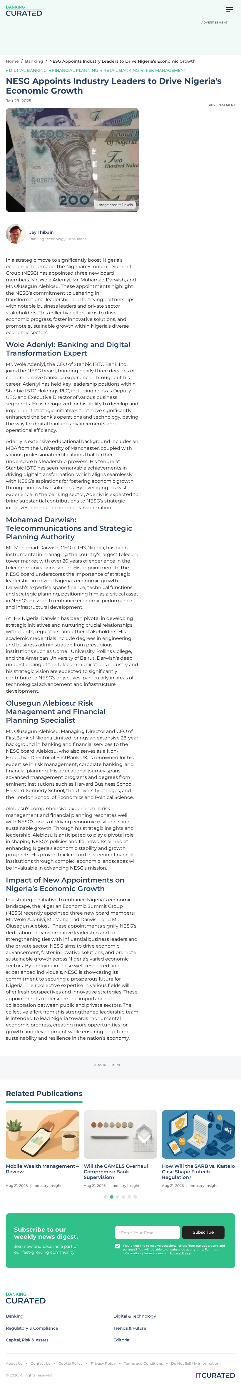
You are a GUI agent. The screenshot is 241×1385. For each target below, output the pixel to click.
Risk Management (165, 70)
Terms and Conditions (143, 1363)
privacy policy (180, 1253)
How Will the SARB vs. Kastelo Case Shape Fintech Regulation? (198, 1171)
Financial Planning (75, 70)
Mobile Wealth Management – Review (42, 1169)
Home (12, 61)
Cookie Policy (70, 1363)
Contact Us (40, 1363)
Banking (34, 61)
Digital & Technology (134, 1316)
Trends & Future (129, 1328)
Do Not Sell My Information (195, 1363)
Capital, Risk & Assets (27, 1340)
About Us (14, 1363)
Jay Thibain (41, 232)
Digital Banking (28, 70)
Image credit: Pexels (115, 205)
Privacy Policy (103, 1363)
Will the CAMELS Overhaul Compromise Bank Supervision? (116, 1171)
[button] (106, 1197)
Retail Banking (121, 70)
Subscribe (203, 1232)
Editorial (121, 1340)
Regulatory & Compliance (32, 1328)
